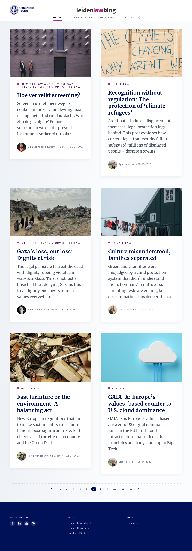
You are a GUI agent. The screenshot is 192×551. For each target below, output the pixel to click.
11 (122, 489)
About (128, 17)
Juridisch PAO (76, 533)
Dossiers (107, 17)
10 (114, 489)
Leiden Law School (79, 523)
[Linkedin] (19, 523)
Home (57, 17)
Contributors (81, 17)
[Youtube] (26, 523)
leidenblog (96, 10)
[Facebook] (12, 523)
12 (130, 489)
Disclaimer (133, 523)
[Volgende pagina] (139, 489)
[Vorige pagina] (53, 489)
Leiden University (78, 528)
